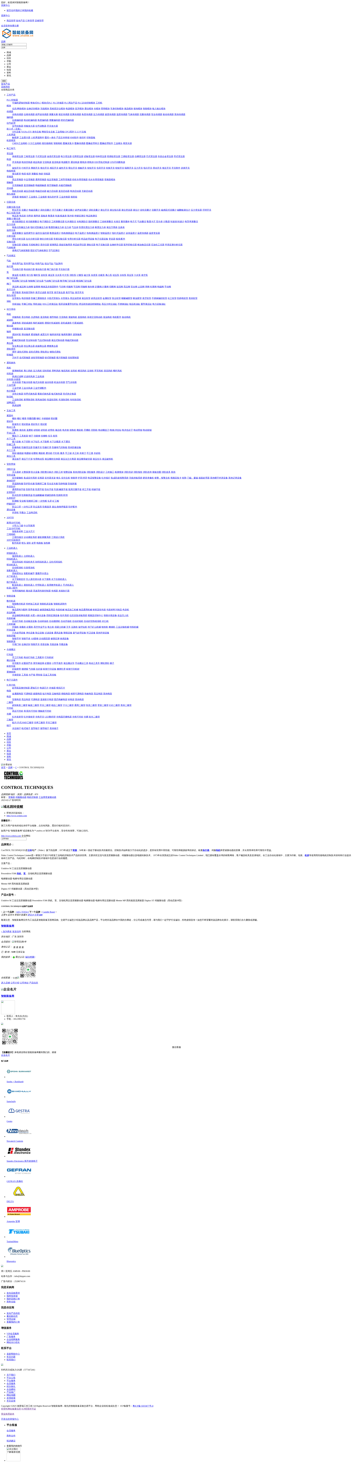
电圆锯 (27, 453)
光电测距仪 (82, 221)
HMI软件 (74, 137)
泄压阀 (15, 287)
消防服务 (91, 472)
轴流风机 (65, 371)
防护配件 (72, 507)
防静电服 (62, 483)
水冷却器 (16, 382)
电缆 (24, 174)
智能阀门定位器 (36, 281)
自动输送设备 (30, 621)
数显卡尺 (151, 221)
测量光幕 (53, 114)
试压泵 (116, 275)
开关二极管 (45, 705)
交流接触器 (17, 185)
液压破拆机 (107, 459)
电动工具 (11, 427)
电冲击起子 (127, 430)
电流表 (22, 216)
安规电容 (16, 699)
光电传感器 (17, 114)
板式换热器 (56, 394)
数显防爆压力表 (56, 227)
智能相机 (58, 143)
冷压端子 (16, 728)
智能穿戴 (11, 635)
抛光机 (22, 430)
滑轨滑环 (11, 349)
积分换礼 (11, 1386)
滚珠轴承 (77, 334)
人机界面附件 (37, 137)
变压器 (10, 153)
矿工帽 (55, 501)
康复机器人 (29, 585)
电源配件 (65, 162)
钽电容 (71, 699)
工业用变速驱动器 (47, 797)
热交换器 (11, 391)
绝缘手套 (96, 489)
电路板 (39, 543)
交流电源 (46, 162)
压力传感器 (98, 114)
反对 (11, 915)
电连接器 (26, 298)
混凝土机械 (60, 627)
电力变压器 (66, 156)
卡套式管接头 (53, 298)
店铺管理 (39, 20)
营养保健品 (33, 609)
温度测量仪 (17, 233)
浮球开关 (206, 210)
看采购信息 (12, 1316)
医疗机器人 (12, 582)
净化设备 (30, 633)
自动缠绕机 (54, 621)
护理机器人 (40, 585)
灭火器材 (16, 472)
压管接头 (16, 298)
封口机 (105, 621)
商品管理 (11, 20)
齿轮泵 (44, 275)
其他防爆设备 (74, 447)
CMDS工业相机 (19, 143)
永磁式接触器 (65, 185)
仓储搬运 (11, 649)
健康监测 (55, 638)
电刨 (14, 453)
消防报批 (137, 472)
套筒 (55, 436)
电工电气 (11, 148)
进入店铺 (5, 983)
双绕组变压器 (113, 156)
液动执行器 (40, 269)
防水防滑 (16, 495)
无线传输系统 (135, 478)
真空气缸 (70, 292)
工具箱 (25, 675)
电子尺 (133, 221)
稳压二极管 (56, 705)
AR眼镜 (34, 638)
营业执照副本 (7, 1414)
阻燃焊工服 (40, 483)
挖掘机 (15, 627)
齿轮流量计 (145, 210)
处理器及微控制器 (21, 688)
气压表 (75, 227)
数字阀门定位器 (68, 281)
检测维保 (119, 472)
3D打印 (10, 517)
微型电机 (54, 317)
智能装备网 (7, 925)
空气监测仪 (54, 250)
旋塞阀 (37, 287)
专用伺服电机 (18, 591)
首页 (3, 767)
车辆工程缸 (27, 304)
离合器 (10, 343)
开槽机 (87, 430)
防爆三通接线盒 (38, 298)
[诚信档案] (30, 957)
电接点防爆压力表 (21, 227)
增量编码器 (54, 120)
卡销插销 (45, 418)
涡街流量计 (45, 210)
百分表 (159, 221)
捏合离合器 (29, 346)
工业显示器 (24, 137)
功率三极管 (39, 722)
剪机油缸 (37, 304)
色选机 (125, 609)
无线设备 (54, 644)
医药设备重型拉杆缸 (68, 304)
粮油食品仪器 (144, 244)
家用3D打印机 (13, 523)
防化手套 (49, 489)
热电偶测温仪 (67, 233)
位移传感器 (29, 114)
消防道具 (166, 472)
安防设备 (11, 475)
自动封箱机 (77, 621)
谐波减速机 (27, 323)
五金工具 (11, 410)
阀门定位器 (12, 278)
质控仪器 (44, 244)
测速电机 (72, 317)
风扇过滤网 (17, 376)
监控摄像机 (17, 478)
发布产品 (20, 20)
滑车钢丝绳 (38, 663)
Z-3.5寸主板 (80, 132)
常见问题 (11, 1357)
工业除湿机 (17, 399)
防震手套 (39, 489)
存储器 (52, 688)
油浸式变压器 (53, 156)
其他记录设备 (235, 478)
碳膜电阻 (37, 693)
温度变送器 (154, 233)
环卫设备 (91, 633)
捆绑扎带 (61, 669)
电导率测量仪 (191, 221)
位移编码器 (17, 120)
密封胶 (43, 424)
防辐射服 (72, 483)
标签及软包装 (99, 609)
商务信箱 (11, 1302)
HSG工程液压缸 (50, 304)
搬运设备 (11, 660)
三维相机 (11, 534)
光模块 (97, 108)
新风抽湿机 (40, 399)
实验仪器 (11, 242)
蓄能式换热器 (44, 394)
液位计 (136, 210)
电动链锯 (147, 430)
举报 (17, 915)
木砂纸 (97, 453)
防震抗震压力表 (86, 227)
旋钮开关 (16, 168)
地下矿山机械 (94, 627)
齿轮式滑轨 (34, 352)
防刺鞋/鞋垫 (62, 495)
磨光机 (49, 453)
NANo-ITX (26, 132)
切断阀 (112, 287)
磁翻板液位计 (183, 210)
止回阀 (141, 287)
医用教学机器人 (54, 585)
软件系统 (64, 615)
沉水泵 (58, 275)
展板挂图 (156, 472)
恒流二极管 (91, 705)
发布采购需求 (13, 1293)
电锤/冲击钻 (115, 430)
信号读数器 (40, 126)
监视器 (41, 478)
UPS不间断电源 (117, 162)
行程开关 (26, 168)
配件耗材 (16, 543)
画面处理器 (204, 478)
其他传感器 (179, 114)
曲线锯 (20, 453)
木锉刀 (82, 453)
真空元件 (11, 289)
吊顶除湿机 (63, 399)
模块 (9, 106)
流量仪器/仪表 (13, 207)
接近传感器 (63, 114)
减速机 (10, 320)
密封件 (10, 421)
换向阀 (91, 287)
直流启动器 (63, 191)
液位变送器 (126, 210)
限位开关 (72, 168)
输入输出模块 (158, 108)
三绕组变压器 (127, 156)
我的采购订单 (13, 1299)
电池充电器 (27, 162)
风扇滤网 (16, 405)
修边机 (58, 430)
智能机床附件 (60, 604)
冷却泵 (123, 275)
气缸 (9, 260)
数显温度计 (55, 233)
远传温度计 (131, 233)
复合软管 (116, 298)
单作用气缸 (17, 263)
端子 (9, 725)
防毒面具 (46, 507)
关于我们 (11, 1375)
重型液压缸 (146, 304)
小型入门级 (17, 525)
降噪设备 (67, 633)
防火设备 (35, 472)
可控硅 (10, 708)
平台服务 (11, 1380)
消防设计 (100, 472)
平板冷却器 (27, 382)
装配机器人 (12, 570)
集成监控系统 (30, 478)
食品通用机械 (85, 609)
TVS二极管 (68, 705)
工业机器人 (12, 548)
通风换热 (11, 363)
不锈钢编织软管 (159, 298)
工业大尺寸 (29, 531)
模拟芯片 (60, 688)
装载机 (22, 627)
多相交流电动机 (95, 317)
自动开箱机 (66, 621)
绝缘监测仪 (79, 216)
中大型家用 (29, 525)
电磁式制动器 (71, 340)
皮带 (33, 543)
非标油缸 (16, 304)
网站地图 (11, 1395)
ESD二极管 (114, 705)
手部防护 (11, 486)
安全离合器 (17, 346)
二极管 (10, 702)
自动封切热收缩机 (92, 621)
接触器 (10, 182)
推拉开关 (44, 168)
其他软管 (193, 298)
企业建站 (11, 1389)
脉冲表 (70, 216)
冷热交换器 (17, 394)
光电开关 (39, 717)
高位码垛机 (17, 562)
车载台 (22, 512)
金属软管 (107, 298)
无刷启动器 (87, 191)
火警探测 (26, 472)
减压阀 (22, 287)
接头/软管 (11, 295)
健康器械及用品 (47, 609)
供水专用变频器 (96, 179)
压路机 (74, 627)
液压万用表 (111, 227)
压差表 (121, 227)
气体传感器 (133, 114)
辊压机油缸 (134, 304)
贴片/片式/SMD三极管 (23, 722)
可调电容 (35, 699)
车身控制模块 (117, 108)
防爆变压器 (27, 447)
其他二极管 (126, 705)
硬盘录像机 (148, 478)
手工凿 (90, 453)
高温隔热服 (17, 483)
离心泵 (108, 275)
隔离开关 (129, 168)
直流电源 (56, 162)
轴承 (9, 331)
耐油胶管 (137, 298)
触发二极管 (33, 705)
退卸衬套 (16, 334)
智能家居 (11, 641)
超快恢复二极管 (20, 705)
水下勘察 (44, 441)
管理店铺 (11, 1319)
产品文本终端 (62, 137)
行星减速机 (77, 323)
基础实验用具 (65, 244)
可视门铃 (16, 644)
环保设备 (11, 630)
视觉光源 (127, 143)
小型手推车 (57, 663)
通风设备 (58, 633)
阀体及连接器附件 (49, 287)
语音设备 (44, 644)
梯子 (112, 663)
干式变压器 (40, 156)
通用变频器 (40, 179)
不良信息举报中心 (10, 1419)
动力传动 (11, 309)
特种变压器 (100, 156)
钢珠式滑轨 (55, 352)
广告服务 (11, 1336)
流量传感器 (145, 114)
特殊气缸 (39, 263)
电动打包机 (29, 657)
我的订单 (19, 10)
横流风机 (82, 371)
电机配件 (117, 317)
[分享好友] (6, 764)
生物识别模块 (33, 108)
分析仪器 (11, 236)
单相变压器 (17, 156)
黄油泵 (15, 275)
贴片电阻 (46, 693)
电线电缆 (11, 171)
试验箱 (25, 244)
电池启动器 (75, 191)
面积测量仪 (93, 221)
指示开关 (147, 168)
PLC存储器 (58, 103)
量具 (62, 453)
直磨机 (29, 430)
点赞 (4, 915)
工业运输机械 (122, 627)
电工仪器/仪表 (13, 213)
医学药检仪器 (130, 244)
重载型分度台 (42, 573)
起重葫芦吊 (27, 663)
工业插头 (33, 197)
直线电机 (82, 317)
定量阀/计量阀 (102, 287)
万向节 (15, 357)
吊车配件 (16, 663)
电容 (9, 696)
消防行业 (11, 469)
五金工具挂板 (49, 675)
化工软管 (172, 298)
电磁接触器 (40, 185)
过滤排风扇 (29, 376)
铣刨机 (104, 627)
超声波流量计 (81, 210)
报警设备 (67, 472)
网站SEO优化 (13, 1342)
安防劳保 (11, 464)
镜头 (58, 478)
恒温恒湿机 (52, 399)
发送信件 (16, 931)
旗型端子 (44, 728)
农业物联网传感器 (21, 615)
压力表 (68, 227)
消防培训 (128, 472)
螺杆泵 (37, 275)
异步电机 (26, 317)
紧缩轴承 (35, 334)
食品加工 (11, 607)
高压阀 (127, 287)
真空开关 (79, 292)
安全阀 (134, 287)
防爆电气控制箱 (59, 447)
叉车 (68, 627)
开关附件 (176, 168)
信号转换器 (17, 126)
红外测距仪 (70, 221)
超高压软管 (96, 298)
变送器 (112, 239)
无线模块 (44, 108)
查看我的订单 (13, 1322)
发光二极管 (94, 717)
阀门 (9, 284)
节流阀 (76, 287)
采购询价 (5, 87)
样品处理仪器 (79, 244)
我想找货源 (12, 1296)
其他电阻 (107, 693)
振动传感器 (168, 114)
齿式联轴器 (24, 357)
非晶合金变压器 (165, 156)
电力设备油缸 (159, 304)
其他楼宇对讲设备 (219, 478)
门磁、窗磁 (192, 478)
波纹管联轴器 (37, 357)
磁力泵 (87, 275)
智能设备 (11, 596)
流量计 (25, 210)
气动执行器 (17, 269)
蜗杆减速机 (38, 323)
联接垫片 (16, 424)
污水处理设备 (18, 633)
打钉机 (56, 453)
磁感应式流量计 (168, 210)
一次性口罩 (27, 507)
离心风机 (28, 371)
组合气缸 (49, 263)
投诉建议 (11, 1441)
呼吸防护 (11, 504)
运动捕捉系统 (30, 537)
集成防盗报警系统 (120, 478)
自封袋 (39, 669)
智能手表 (26, 638)
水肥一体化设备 (38, 615)
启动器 (10, 188)
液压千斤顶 (27, 459)
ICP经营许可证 (29, 1409)
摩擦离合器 (52, 346)
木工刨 (75, 453)
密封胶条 (26, 424)
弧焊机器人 (17, 556)
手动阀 (167, 287)
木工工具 (11, 450)
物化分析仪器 (46, 239)
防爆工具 (11, 444)
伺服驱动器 (17, 329)
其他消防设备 (79, 472)
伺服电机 (16, 317)
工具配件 (39, 657)
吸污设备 (16, 441)
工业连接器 (64, 197)
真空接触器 (52, 185)
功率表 (29, 216)
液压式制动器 (58, 340)
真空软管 (146, 298)
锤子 (31, 436)
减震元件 (44, 334)
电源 (9, 159)
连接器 (15, 197)
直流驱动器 (29, 329)
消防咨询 (147, 472)
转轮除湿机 (75, 399)
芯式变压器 (151, 156)
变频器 (10, 176)
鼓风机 (74, 371)
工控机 (99, 103)
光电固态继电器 (64, 717)
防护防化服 (29, 483)
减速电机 (16, 323)
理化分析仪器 (18, 239)
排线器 (47, 174)
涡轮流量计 (94, 210)
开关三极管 (51, 722)
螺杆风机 (117, 371)
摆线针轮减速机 (52, 323)
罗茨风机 (98, 371)
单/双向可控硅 (31, 711)
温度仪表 (11, 230)
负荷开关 (101, 168)
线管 (28, 174)
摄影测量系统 (44, 537)
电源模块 (70, 108)
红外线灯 (105, 478)
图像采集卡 (68, 143)
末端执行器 (63, 591)
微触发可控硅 (44, 711)
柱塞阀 (153, 287)
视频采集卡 (175, 478)
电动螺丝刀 (103, 430)
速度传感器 (110, 114)
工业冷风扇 (27, 388)
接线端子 (23, 197)
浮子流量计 (57, 210)
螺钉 (19, 418)
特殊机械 (134, 627)
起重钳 (48, 663)
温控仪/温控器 (42, 233)
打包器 (10, 654)
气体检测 (11, 247)
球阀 (147, 287)
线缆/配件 (120, 239)
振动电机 (126, 317)
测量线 (34, 174)
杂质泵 (94, 275)
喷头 (24, 543)
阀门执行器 (52, 269)
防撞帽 (15, 501)
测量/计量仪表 (13, 218)
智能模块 (147, 108)
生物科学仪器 (116, 244)
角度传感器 (87, 114)
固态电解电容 (60, 699)
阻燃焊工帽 (32, 501)
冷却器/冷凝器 (13, 379)
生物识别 (26, 644)
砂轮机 (44, 430)
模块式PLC (47, 103)
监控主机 (65, 478)
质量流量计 (68, 210)
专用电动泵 (38, 459)
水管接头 (65, 298)
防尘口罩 (16, 507)
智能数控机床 (18, 604)
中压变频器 (29, 179)
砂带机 (51, 430)
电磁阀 (160, 287)
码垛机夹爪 (29, 562)
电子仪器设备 (101, 239)
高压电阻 (98, 693)
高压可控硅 (17, 711)
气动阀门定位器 (52, 281)
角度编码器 (43, 120)
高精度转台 (17, 573)
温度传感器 (121, 114)
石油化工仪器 (157, 244)
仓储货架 (16, 675)
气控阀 (62, 287)
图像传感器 (79, 143)
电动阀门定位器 (20, 281)
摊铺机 (112, 627)
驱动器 (10, 326)
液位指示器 (115, 210)
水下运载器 (55, 441)
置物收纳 (11, 672)
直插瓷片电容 (47, 699)
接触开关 (82, 168)
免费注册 (14, 26)
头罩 (49, 501)
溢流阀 (119, 287)
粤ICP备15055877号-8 (143, 1406)
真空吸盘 (16, 292)
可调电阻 (28, 693)
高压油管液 (75, 298)
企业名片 (5, 1055)
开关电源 (16, 162)
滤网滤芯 (11, 402)
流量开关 (156, 210)
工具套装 (23, 436)
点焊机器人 (29, 556)
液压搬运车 (68, 663)
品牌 (3, 41)
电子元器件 (12, 680)
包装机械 (60, 609)
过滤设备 (49, 633)
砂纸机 (37, 430)
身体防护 (11, 481)
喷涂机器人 (12, 565)
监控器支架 (50, 478)
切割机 (94, 430)
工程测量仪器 (58, 221)
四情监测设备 (53, 615)
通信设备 (11, 509)
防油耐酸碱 (38, 495)
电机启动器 (17, 191)
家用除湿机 (29, 399)
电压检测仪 (91, 216)
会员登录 (5, 26)
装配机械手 (29, 573)
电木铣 (65, 430)
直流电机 (44, 317)
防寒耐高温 (27, 495)
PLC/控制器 (12, 100)
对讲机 (15, 512)
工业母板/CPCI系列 (64, 132)
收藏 (24, 915)
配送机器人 (17, 585)
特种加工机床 (32, 604)
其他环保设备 (102, 633)
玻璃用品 (54, 244)
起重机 (29, 627)
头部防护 (11, 498)
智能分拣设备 (110, 615)
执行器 (10, 266)
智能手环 (16, 638)
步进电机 (35, 317)
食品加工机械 (71, 609)
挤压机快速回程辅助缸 (90, 304)
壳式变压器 (179, 156)
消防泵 (72, 275)
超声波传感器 (42, 114)
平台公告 (11, 1378)
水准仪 (117, 221)
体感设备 (64, 638)
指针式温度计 (118, 233)
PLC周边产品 (70, 103)
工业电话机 (32, 512)
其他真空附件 (28, 292)
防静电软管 (182, 298)
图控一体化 (50, 137)
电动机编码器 (30, 120)
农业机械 (11, 612)
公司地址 (24, 983)
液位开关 (104, 210)
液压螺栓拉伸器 (52, 459)
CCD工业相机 (34, 143)
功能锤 (37, 436)
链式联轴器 (50, 357)
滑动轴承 (26, 334)
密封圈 (54, 418)
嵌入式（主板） (14, 129)
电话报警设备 (94, 478)
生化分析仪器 (32, 239)
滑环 (14, 352)
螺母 (24, 418)
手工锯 (68, 453)
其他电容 (79, 699)
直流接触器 (29, 185)
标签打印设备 (49, 669)
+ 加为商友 (6, 931)
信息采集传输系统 (78, 615)
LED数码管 (50, 717)
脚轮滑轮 (104, 663)
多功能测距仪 (18, 221)
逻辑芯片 (34, 688)
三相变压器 (29, 156)
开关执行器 (63, 269)
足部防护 (11, 492)
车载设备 (63, 644)
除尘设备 (39, 633)
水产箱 (32, 675)
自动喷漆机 (17, 567)
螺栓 (14, 418)
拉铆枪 (44, 436)
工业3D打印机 (13, 528)
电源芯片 (44, 688)
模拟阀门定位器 (84, 281)
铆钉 (38, 418)
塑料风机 (56, 371)
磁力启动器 (52, 191)
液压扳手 (16, 459)
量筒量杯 (125, 221)
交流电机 (63, 317)
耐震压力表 (100, 227)
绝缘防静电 (50, 495)
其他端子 (54, 728)
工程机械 (11, 624)
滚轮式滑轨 (22, 352)
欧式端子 (26, 728)
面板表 (44, 216)
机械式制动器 (18, 340)
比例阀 (29, 287)
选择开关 (185, 168)
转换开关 (110, 168)
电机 (9, 314)
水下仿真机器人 (59, 579)
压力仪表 (11, 224)
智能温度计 (105, 233)
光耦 (9, 714)
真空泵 (144, 275)
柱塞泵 (22, 275)
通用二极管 (79, 705)
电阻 (9, 691)
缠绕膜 (25, 669)
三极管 (10, 720)
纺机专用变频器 (80, 179)
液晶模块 (128, 108)
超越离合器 (40, 346)
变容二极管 (103, 705)
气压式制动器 (44, 340)
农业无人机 (123, 615)
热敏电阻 (88, 693)
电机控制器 (32, 797)
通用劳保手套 (18, 489)
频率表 (37, 216)
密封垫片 (35, 424)
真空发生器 (59, 292)
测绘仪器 (91, 244)
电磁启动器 (40, 191)
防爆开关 (37, 447)
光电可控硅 (77, 717)
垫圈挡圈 (31, 418)
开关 (9, 165)
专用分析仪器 (74, 239)
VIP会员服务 (13, 1333)
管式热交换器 (69, 394)
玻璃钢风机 (17, 371)
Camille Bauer (48, 912)
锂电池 (90, 162)
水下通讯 (65, 441)
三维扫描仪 (17, 537)
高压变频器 (17, 179)
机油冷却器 (59, 382)
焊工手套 (86, 489)
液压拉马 (97, 459)
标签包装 (11, 666)
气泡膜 (32, 669)
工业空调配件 (39, 388)
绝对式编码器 (67, 120)
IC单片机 (11, 685)
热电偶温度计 (93, 233)
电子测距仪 (45, 221)
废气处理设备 (79, 633)
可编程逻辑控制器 (21, 103)
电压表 (15, 216)
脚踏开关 (35, 168)
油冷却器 (49, 382)
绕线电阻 (65, 693)
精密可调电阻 (77, 693)
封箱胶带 (16, 669)
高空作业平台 (40, 627)
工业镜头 (118, 143)
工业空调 (11, 385)
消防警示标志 (47, 472)
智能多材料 (17, 531)
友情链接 (11, 1398)
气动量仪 (141, 221)
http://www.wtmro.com (17, 815)
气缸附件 (58, 263)
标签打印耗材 (72, 669)
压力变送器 (196, 210)
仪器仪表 (11, 202)
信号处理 (11, 123)
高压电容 (26, 699)
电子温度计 (80, 233)
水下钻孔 (35, 441)
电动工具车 (94, 663)
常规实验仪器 (60, 239)
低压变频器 (52, 179)
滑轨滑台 (44, 352)
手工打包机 (17, 657)
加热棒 (47, 543)
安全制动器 (31, 340)
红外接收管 (29, 717)
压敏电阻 (56, 693)
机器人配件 (12, 588)
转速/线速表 (61, 216)
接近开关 (166, 168)
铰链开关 (119, 168)
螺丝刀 (15, 436)
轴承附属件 (66, 334)
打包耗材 (49, 657)
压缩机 (90, 371)
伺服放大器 (29, 126)
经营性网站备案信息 (11, 1409)
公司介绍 (14, 983)
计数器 (166, 221)
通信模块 (88, 108)
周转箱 (39, 675)
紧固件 (10, 415)
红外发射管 (17, 717)
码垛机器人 (12, 559)
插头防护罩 (52, 197)
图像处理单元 (92, 143)
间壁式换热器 (30, 394)
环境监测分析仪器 (174, 244)
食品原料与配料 (20, 609)
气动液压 (11, 255)
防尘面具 (37, 507)
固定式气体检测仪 (39, 250)
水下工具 (11, 439)
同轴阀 (84, 287)
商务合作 (11, 1436)
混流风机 (108, 371)
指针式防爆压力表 (39, 227)
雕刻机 (80, 430)
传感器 (10, 111)
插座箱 (74, 197)
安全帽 (22, 501)
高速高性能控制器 (42, 591)
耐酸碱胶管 (126, 298)
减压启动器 (29, 191)
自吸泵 (101, 275)
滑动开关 (157, 168)
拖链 (41, 174)
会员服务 (11, 1383)
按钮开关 (91, 168)
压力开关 (138, 168)
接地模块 (137, 108)
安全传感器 (156, 114)
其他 (173, 472)
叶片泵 (65, 275)
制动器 (10, 337)
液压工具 (11, 456)
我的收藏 (28, 10)
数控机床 (11, 601)
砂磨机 (34, 453)
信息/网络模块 (19, 108)
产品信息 (33, 983)
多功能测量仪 (32, 221)
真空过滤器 (40, 292)
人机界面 (11, 134)
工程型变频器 (65, 179)
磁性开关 (63, 168)
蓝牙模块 (79, 108)
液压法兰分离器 (68, 459)
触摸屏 (15, 137)
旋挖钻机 (82, 627)
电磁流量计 (34, 210)
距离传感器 (75, 114)
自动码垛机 (43, 621)
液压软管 (86, 298)
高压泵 (130, 275)
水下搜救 (46, 579)
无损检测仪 (34, 244)
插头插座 (11, 194)
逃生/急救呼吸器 (60, 507)
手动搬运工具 (81, 663)
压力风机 (37, 371)
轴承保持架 (55, 334)
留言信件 (11, 10)
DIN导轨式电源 (101, 162)
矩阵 (184, 478)
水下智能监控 (18, 579)
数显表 (51, 216)
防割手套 (30, 489)
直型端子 (35, 728)
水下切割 (26, 441)
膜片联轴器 (61, 357)
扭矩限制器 (73, 357)
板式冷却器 (38, 382)
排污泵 (29, 275)
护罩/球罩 (82, 478)
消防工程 (58, 472)
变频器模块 (109, 179)
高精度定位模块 (57, 108)
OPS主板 (16, 132)
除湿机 (10, 397)
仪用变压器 (77, 156)
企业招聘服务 (13, 1339)
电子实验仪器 (102, 244)
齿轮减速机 (66, 323)
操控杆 (82, 137)
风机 (9, 368)
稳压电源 (37, 162)
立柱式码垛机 (55, 562)
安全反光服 (52, 483)
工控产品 (11, 95)
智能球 (74, 478)
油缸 (9, 301)
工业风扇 (39, 376)
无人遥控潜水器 (33, 579)
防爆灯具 (46, 447)
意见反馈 (11, 1401)
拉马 (50, 436)
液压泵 (51, 275)
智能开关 (35, 644)
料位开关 (16, 210)
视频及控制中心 (95, 615)
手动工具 (11, 433)
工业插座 (42, 197)
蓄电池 (83, 162)
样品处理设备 (87, 239)
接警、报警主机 (162, 478)
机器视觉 (11, 140)
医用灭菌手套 (75, 489)
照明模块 (105, 108)
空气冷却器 (71, 382)
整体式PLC (35, 103)
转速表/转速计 (177, 221)
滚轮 (28, 543)
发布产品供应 (13, 1313)
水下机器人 (12, 576)
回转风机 (46, 371)
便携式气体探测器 (21, 250)
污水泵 (137, 275)
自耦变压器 (140, 156)
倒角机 (72, 430)
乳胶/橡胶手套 (61, 489)
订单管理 (29, 20)
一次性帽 (42, 501)
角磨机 (15, 430)
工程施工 (109, 472)
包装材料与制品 (114, 609)
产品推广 (11, 1392)
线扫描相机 (47, 143)
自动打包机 (17, 621)
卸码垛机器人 (42, 562)
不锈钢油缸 (123, 304)
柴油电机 (107, 317)
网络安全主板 (48, 132)
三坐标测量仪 (106, 221)
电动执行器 (29, 269)
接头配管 (16, 174)
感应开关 (54, 168)
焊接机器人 (12, 553)
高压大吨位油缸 (109, 304)
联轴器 (10, 355)
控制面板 (90, 137)
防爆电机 (16, 447)
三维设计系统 (58, 537)
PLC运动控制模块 (86, 103)
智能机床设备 (46, 604)
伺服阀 (69, 287)
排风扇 (10, 373)
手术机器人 (68, 585)
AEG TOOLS (22, 912)
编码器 (10, 117)
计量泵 (80, 275)
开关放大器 (52, 126)
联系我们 (11, 1360)
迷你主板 (36, 132)
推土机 (50, 627)
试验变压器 (89, 156)
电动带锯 (137, 430)
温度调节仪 (29, 233)
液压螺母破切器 (84, 459)
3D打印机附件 (13, 540)
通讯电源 (75, 162)
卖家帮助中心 (13, 1354)
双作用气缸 (29, 263)
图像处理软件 (106, 143)
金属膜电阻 (17, 693)
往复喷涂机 (29, 567)
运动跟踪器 (44, 638)
